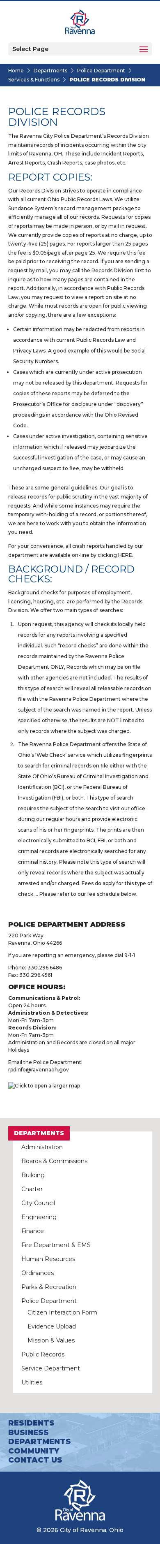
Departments (50, 70)
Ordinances (37, 1273)
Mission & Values (51, 1340)
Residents (31, 1423)
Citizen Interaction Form (62, 1312)
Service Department (50, 1368)
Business (28, 1432)
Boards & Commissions (54, 1161)
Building (33, 1175)
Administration (42, 1147)
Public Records (42, 1354)
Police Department (101, 70)
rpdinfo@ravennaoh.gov (38, 1069)
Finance (32, 1231)
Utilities (31, 1382)
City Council (38, 1203)
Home (16, 70)
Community (33, 1451)
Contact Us (35, 1460)
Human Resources (48, 1259)
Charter (32, 1189)
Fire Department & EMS (56, 1245)
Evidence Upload (51, 1326)
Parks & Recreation (48, 1287)
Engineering (39, 1217)
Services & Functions (33, 80)
